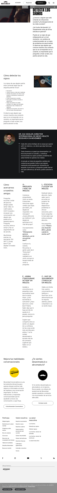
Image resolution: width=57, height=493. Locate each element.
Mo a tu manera (6, 433)
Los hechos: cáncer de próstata (35, 432)
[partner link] (8, 473)
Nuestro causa (19, 424)
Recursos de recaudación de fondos (8, 439)
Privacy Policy (31, 486)
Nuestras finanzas (20, 441)
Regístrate (29, 2)
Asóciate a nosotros (21, 448)
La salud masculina (34, 440)
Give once (5, 435)
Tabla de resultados (7, 442)
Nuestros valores (20, 426)
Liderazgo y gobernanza (19, 444)
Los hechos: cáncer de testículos (35, 437)
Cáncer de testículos (21, 438)
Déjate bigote (6, 421)
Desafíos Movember (7, 445)
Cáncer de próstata (21, 435)
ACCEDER (18, 2)
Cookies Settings (7, 489)
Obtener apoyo (33, 429)
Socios (17, 451)
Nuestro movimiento (21, 421)
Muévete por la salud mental (7, 424)
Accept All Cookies (20, 489)
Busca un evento (6, 448)
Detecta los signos (34, 426)
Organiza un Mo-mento (6, 429)
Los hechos (32, 423)
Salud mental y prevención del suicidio (20, 431)
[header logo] (5, 3)
